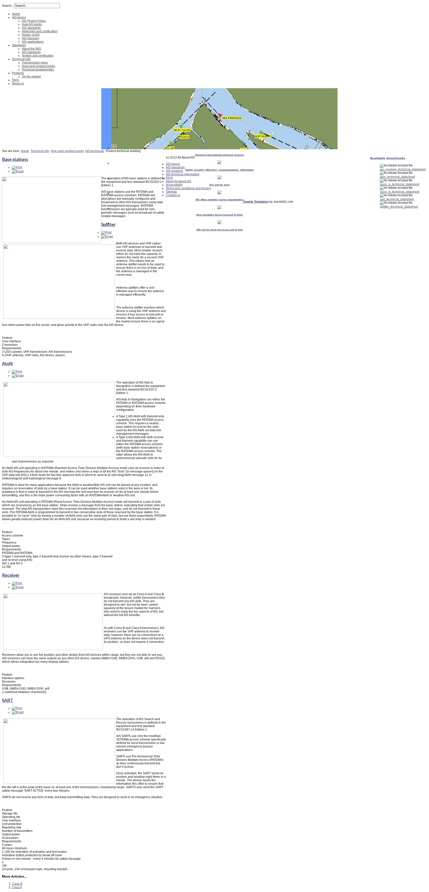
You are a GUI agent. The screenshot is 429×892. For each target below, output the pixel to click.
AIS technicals (94, 151)
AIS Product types (34, 21)
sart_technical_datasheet (397, 199)
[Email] (18, 171)
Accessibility (174, 185)
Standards (19, 45)
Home (16, 14)
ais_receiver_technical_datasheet (403, 169)
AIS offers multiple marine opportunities (219, 199)
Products (18, 73)
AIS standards (31, 28)
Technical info (21, 59)
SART (7, 700)
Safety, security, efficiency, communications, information (219, 169)
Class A (17, 887)
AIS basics (19, 17)
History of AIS (31, 35)
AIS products (174, 171)
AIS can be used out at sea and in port (219, 229)
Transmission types (35, 62)
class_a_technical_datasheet (399, 184)
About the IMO (31, 48)
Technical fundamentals (38, 69)
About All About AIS (178, 181)
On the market (31, 76)
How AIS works (32, 24)
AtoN (7, 363)
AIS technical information (182, 174)
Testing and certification (38, 55)
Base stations (15, 159)
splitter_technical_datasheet (399, 206)
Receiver (11, 575)
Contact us (173, 195)
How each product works (38, 66)
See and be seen (219, 184)
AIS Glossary (30, 38)
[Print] (17, 167)
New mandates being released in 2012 (219, 214)
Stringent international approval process (219, 155)
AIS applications (33, 41)
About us (18, 83)
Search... (8, 5)
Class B (17, 884)
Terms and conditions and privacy (188, 188)
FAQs (15, 80)
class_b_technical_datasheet (399, 192)
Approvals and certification (40, 31)
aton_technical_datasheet (397, 177)
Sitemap (171, 192)
